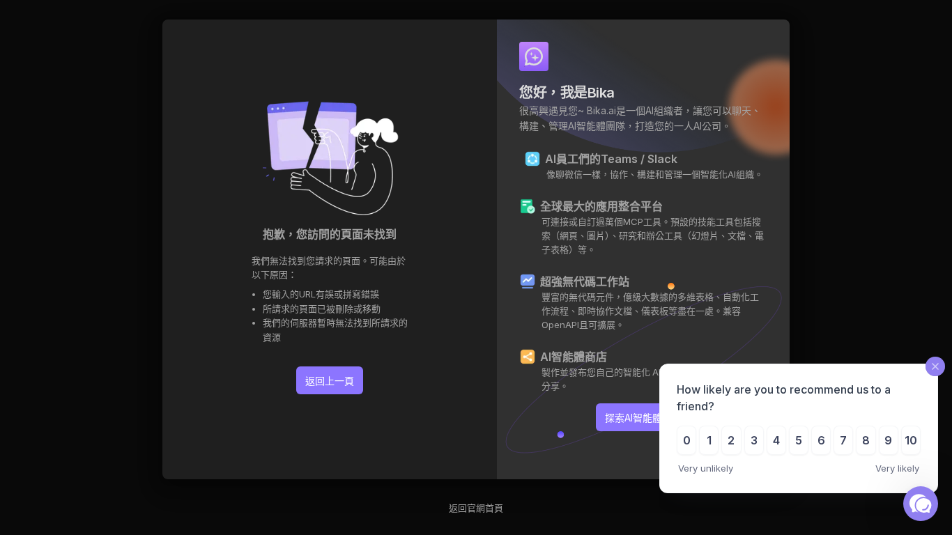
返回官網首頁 (476, 507)
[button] (920, 503)
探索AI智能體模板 (643, 418)
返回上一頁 (329, 381)
